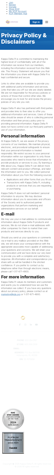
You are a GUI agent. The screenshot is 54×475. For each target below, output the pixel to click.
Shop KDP (14, 9)
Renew (12, 4)
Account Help (27, 373)
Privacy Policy (27, 400)
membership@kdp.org (30, 348)
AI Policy (27, 404)
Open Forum (27, 392)
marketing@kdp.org (10, 294)
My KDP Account (17, 11)
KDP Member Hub (18, 13)
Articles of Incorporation (27, 381)
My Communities (27, 389)
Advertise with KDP (27, 375)
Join (11, 2)
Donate (12, 7)
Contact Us (27, 367)
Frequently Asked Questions (27, 370)
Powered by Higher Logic (27, 471)
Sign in (36, 22)
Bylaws (27, 378)
